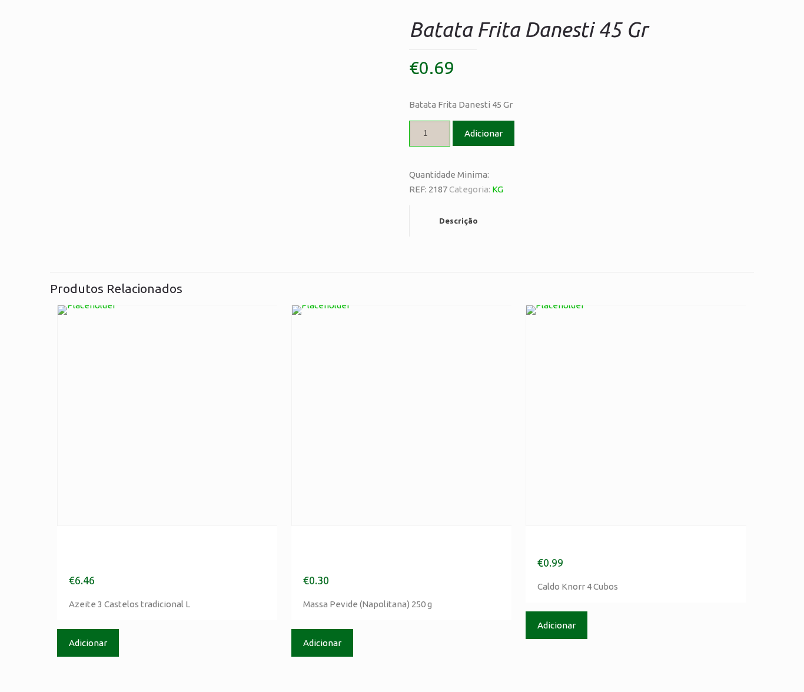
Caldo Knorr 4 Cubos (604, 543)
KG (497, 189)
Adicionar (483, 133)
